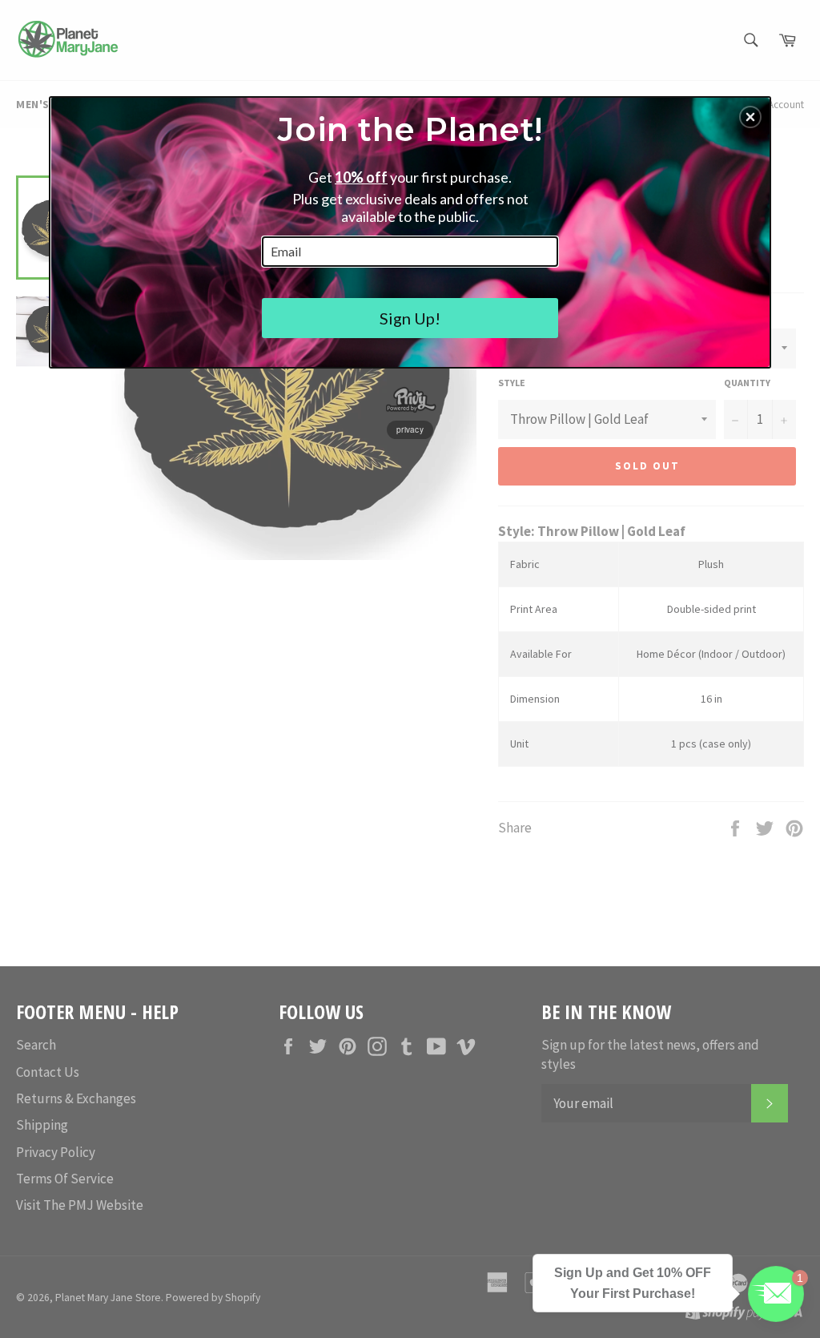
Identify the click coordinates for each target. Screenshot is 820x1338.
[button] (750, 117)
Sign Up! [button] (410, 318)
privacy (410, 429)
